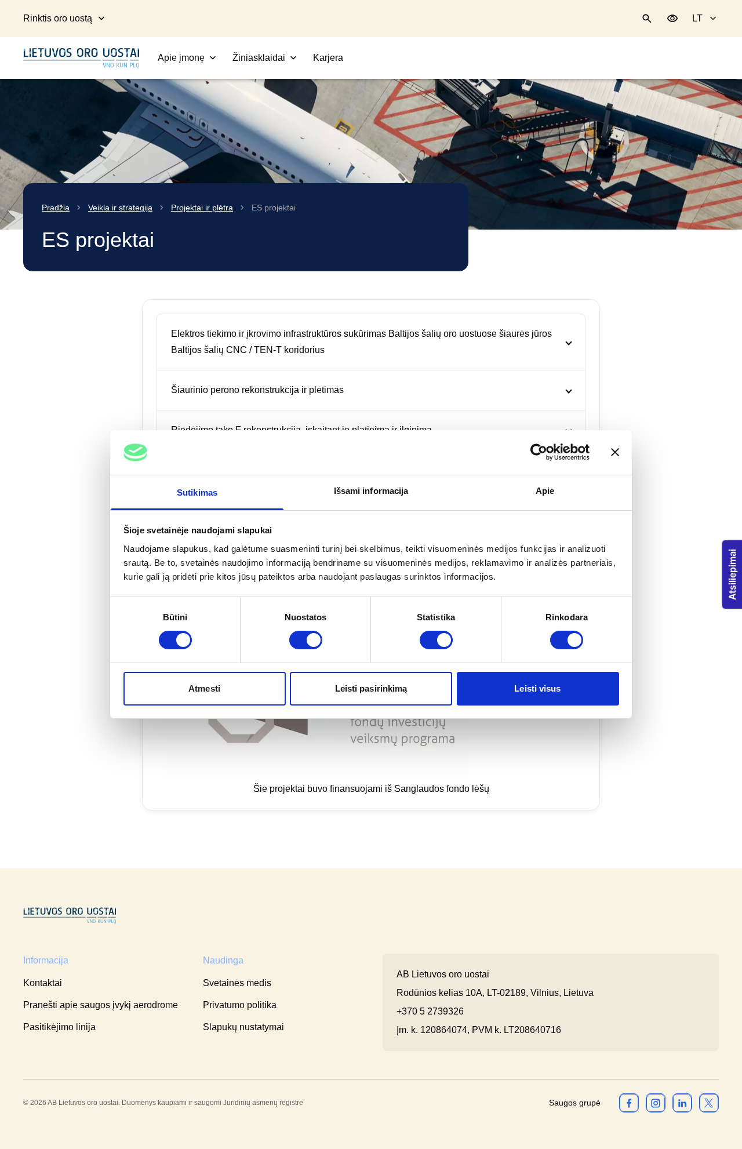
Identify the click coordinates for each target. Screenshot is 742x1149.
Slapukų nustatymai (243, 1027)
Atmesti (204, 688)
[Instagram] (655, 1102)
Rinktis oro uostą (57, 18)
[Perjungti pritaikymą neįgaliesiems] (672, 18)
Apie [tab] (545, 491)
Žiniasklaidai (258, 58)
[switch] (305, 640)
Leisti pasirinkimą (371, 688)
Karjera (328, 58)
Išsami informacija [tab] (371, 491)
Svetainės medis (237, 983)
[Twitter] (709, 1102)
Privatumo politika (240, 1005)
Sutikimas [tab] (197, 492)
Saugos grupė (575, 1102)
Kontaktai (42, 983)
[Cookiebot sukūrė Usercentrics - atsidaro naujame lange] (539, 452)
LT (697, 18)
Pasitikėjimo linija (59, 1027)
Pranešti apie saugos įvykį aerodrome (100, 1005)
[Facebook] (629, 1102)
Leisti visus (537, 688)
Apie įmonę (181, 58)
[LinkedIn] (682, 1102)
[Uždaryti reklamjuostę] (615, 452)
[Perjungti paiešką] (647, 18)
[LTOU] (69, 916)
